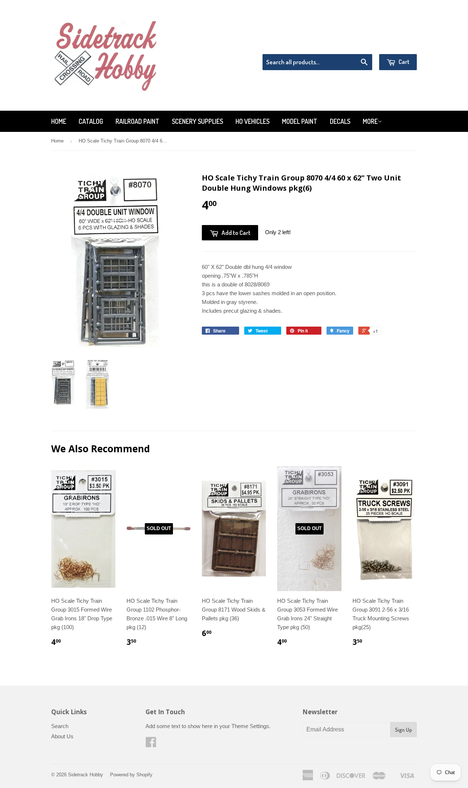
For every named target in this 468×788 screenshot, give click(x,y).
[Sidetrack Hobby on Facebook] (151, 744)
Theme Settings (250, 726)
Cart (403, 61)
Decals (340, 121)
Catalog (91, 121)
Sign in (356, 44)
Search (59, 726)
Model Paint (299, 121)
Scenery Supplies (197, 121)
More (370, 121)
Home (58, 121)
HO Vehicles (252, 121)
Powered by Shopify (131, 774)
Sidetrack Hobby (85, 774)
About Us (62, 736)
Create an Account (396, 44)
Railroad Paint (137, 121)
